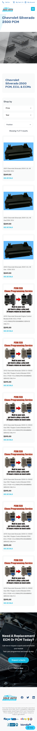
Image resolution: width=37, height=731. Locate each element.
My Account (31, 2)
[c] (18, 299)
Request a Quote (18, 660)
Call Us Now (18, 668)
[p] (18, 151)
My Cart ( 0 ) (20, 2)
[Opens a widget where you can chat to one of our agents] (30, 728)
